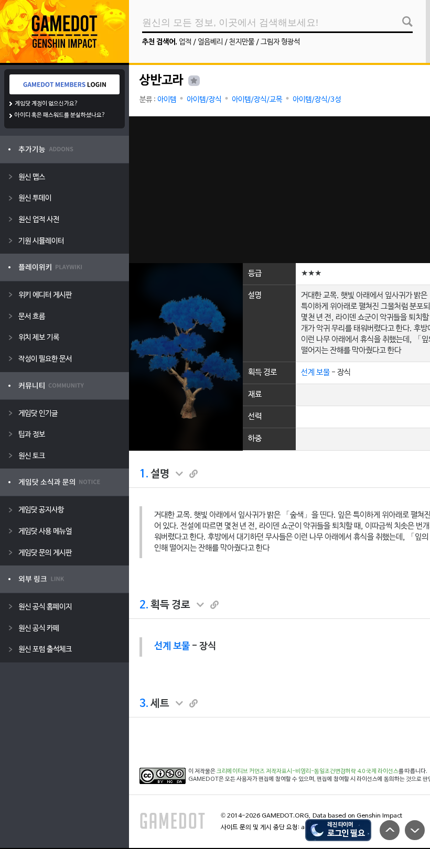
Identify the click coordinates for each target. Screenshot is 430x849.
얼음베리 (210, 42)
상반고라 (161, 81)
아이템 (166, 100)
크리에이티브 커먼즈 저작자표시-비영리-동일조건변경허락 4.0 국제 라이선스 (308, 771)
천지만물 (241, 42)
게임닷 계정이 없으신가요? (46, 104)
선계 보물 (315, 372)
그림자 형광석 (280, 42)
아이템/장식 (204, 100)
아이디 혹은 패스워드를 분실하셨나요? (60, 115)
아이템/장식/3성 (317, 100)
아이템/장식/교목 (257, 100)
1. (143, 474)
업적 (185, 42)
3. (143, 704)
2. (143, 605)
